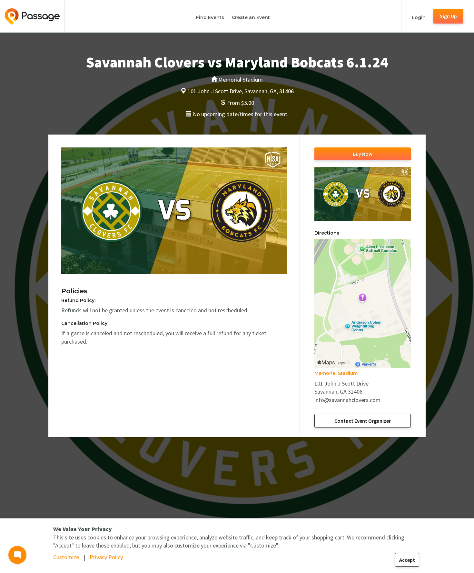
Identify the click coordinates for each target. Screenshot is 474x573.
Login (419, 17)
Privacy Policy (106, 557)
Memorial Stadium (336, 373)
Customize (66, 557)
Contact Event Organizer (362, 420)
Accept (407, 560)
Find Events (210, 17)
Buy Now (362, 154)
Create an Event (251, 17)
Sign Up (448, 16)
